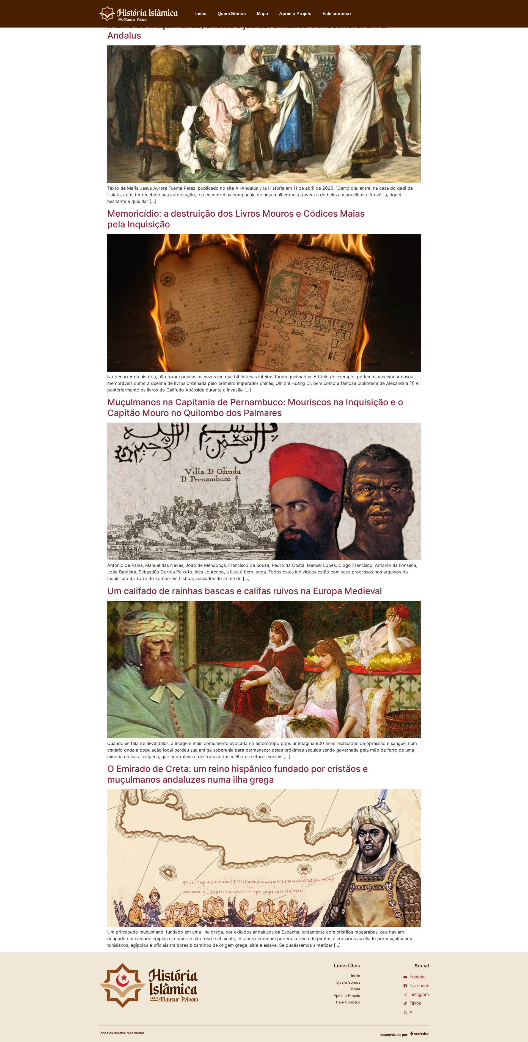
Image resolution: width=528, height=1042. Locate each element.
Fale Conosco (348, 1002)
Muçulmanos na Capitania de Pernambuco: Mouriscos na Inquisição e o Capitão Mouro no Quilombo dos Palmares (255, 407)
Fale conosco (337, 13)
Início (201, 13)
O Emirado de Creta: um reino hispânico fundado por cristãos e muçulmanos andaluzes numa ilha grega (237, 774)
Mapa (262, 13)
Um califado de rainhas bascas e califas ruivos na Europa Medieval (244, 591)
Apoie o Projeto (295, 13)
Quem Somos (232, 13)
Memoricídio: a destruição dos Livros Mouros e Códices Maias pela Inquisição (236, 218)
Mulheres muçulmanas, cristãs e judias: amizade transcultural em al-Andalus (249, 30)
